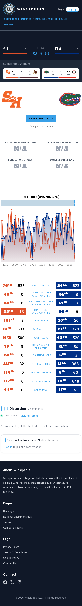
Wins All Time (41, 328)
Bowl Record (41, 337)
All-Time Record (41, 285)
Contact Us (9, 563)
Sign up (72, 9)
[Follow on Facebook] (35, 53)
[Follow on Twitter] (41, 53)
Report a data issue (43, 126)
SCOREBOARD (11, 18)
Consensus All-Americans (41, 346)
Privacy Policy (11, 547)
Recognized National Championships (41, 303)
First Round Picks (40, 372)
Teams (7, 522)
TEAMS (37, 18)
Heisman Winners (41, 355)
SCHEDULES (61, 18)
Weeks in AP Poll (41, 381)
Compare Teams (13, 527)
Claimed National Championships (41, 294)
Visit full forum (29, 415)
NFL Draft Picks (41, 363)
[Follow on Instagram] (47, 53)
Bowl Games (41, 320)
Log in (8, 447)
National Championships (17, 516)
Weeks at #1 (41, 390)
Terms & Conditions (15, 552)
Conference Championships (41, 311)
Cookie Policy (11, 558)
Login (61, 9)
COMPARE (47, 18)
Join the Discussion (38, 118)
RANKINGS (25, 18)
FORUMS (8, 24)
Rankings (8, 511)
